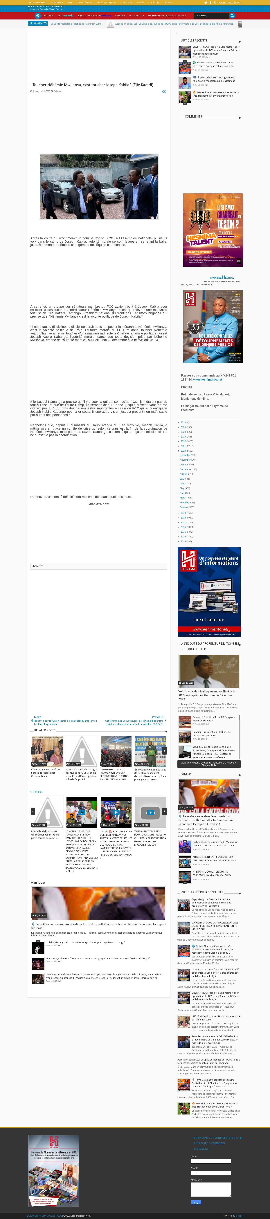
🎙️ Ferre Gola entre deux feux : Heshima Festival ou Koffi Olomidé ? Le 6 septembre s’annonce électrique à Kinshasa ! (215, 96)
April (182, 493)
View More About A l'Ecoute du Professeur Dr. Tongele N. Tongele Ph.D (209, 764)
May (182, 488)
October (184, 464)
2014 (183, 536)
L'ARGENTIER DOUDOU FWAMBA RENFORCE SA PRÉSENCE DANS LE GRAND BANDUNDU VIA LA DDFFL (215, 926)
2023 (183, 436)
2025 (183, 427)
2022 (183, 441)
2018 (183, 517)
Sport (70, 2)
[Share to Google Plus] (60, 826)
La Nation (56, 2)
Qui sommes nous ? (38, 2)
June (183, 483)
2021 (183, 446)
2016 (183, 527)
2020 (183, 451)
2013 (183, 541)
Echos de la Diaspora (94, 16)
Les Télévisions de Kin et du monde (167, 16)
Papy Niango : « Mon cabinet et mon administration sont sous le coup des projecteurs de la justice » (211, 903)
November (185, 460)
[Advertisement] (98, 57)
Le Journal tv (136, 16)
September (186, 469)
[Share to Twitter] (56, 826)
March (183, 497)
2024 (183, 432)
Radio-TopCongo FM (106, 2)
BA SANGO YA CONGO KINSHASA (46, 6)
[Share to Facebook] (51, 826)
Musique (120, 16)
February (185, 502)
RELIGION (154, 2)
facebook (210, 2)
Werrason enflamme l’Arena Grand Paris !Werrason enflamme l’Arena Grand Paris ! (89, 974)
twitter (205, 2)
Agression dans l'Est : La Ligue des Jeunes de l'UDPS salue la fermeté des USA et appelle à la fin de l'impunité (121, 24)
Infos (65, 16)
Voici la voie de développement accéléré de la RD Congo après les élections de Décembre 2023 (206, 695)
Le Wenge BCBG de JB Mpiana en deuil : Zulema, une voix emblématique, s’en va (88, 958)
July (182, 479)
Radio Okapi (126, 2)
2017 (183, 522)
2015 (183, 532)
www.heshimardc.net (208, 379)
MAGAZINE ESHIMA (222, 278)
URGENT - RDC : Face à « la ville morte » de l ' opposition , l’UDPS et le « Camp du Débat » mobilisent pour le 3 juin (216, 50)
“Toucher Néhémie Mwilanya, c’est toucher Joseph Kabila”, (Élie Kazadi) (91, 85)
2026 (183, 422)
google (215, 2)
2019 (183, 513)
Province (168, 2)
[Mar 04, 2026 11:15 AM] (57, 24)
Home (38, 16)
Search (232, 16)
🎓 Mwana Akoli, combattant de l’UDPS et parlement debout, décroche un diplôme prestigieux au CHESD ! (215, 81)
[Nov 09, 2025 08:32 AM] (188, 24)
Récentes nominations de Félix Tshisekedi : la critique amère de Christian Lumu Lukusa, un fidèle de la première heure (215, 1040)
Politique (48, 16)
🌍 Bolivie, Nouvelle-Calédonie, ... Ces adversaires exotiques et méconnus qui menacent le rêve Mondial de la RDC (212, 949)
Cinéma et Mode (85, 2)
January (184, 507)
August (184, 474)
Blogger (239, 1216)
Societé (140, 2)
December (185, 455)
